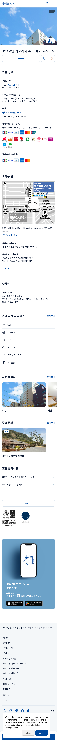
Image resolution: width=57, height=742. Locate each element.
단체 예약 (21, 58)
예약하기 (7, 637)
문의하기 (7, 689)
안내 (18, 593)
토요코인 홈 (7, 628)
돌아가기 (28, 503)
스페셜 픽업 (8, 647)
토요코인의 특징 (10, 658)
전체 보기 (51, 316)
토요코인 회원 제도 (11, 668)
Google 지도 (11, 235)
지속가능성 (7, 699)
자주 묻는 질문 (9, 684)
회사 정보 (7, 695)
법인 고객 (7, 679)
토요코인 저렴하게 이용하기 (15, 663)
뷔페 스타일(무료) (13, 112)
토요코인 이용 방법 (11, 673)
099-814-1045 (14, 84)
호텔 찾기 (18, 628)
